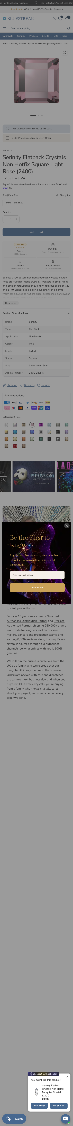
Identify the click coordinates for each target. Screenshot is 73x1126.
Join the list (37, 587)
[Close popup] (67, 1077)
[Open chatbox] (65, 1119)
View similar (39, 1105)
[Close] (67, 526)
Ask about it (58, 1105)
